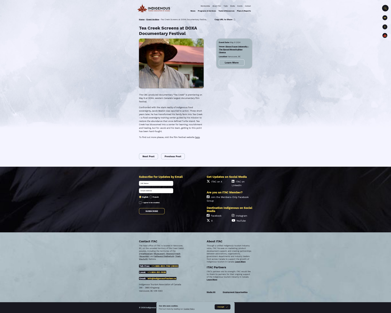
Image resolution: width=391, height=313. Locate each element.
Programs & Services (207, 11)
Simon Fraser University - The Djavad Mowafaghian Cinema (234, 49)
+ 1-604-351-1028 (157, 272)
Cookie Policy (189, 309)
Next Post (148, 156)
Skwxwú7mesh (173, 254)
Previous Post (173, 156)
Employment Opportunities (235, 292)
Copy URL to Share (224, 19)
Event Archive (152, 19)
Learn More (232, 62)
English (145, 197)
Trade (225, 6)
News (193, 11)
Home (141, 19)
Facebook (216, 215)
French (156, 197)
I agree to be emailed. (151, 203)
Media (232, 6)
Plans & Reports (244, 11)
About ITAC (216, 6)
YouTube (241, 220)
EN (385, 18)
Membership (205, 6)
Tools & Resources (226, 11)
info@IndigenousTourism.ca (162, 278)
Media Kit (211, 292)
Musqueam (159, 254)
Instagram (241, 215)
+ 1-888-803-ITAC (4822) (165, 266)
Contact (248, 6)
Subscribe (152, 211)
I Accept (220, 307)
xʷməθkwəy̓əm (146, 254)
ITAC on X (216, 181)
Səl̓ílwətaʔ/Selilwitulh (164, 256)
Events (239, 6)
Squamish (144, 256)
